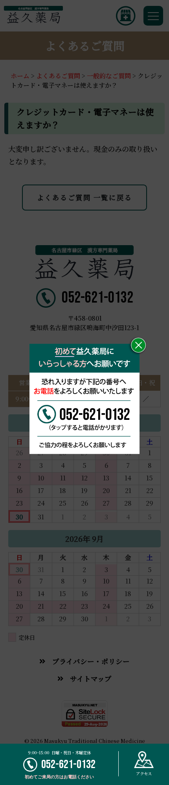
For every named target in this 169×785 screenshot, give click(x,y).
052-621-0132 (68, 764)
